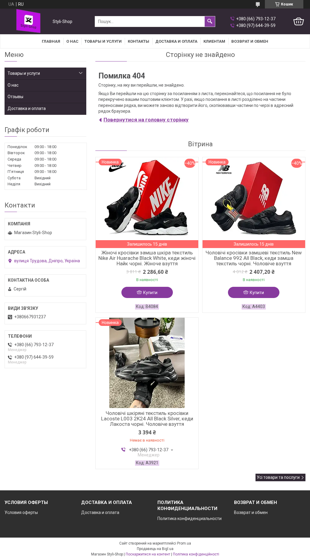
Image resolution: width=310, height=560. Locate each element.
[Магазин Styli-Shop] (27, 22)
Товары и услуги (103, 41)
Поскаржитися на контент (148, 554)
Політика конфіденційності (196, 554)
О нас (72, 41)
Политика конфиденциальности (189, 518)
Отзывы (15, 96)
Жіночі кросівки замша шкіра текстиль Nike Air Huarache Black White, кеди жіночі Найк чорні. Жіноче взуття (147, 258)
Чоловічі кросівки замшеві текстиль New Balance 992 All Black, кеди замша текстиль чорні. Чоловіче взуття (254, 258)
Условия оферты (21, 512)
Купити (150, 292)
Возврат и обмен (251, 512)
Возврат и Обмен (249, 41)
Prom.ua (184, 543)
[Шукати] (210, 21)
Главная (51, 41)
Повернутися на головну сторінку (146, 120)
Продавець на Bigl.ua (155, 549)
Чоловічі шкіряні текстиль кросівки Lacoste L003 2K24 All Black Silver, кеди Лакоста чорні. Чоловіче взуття (147, 418)
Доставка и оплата (176, 41)
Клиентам (214, 41)
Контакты (138, 41)
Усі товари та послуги (278, 477)
